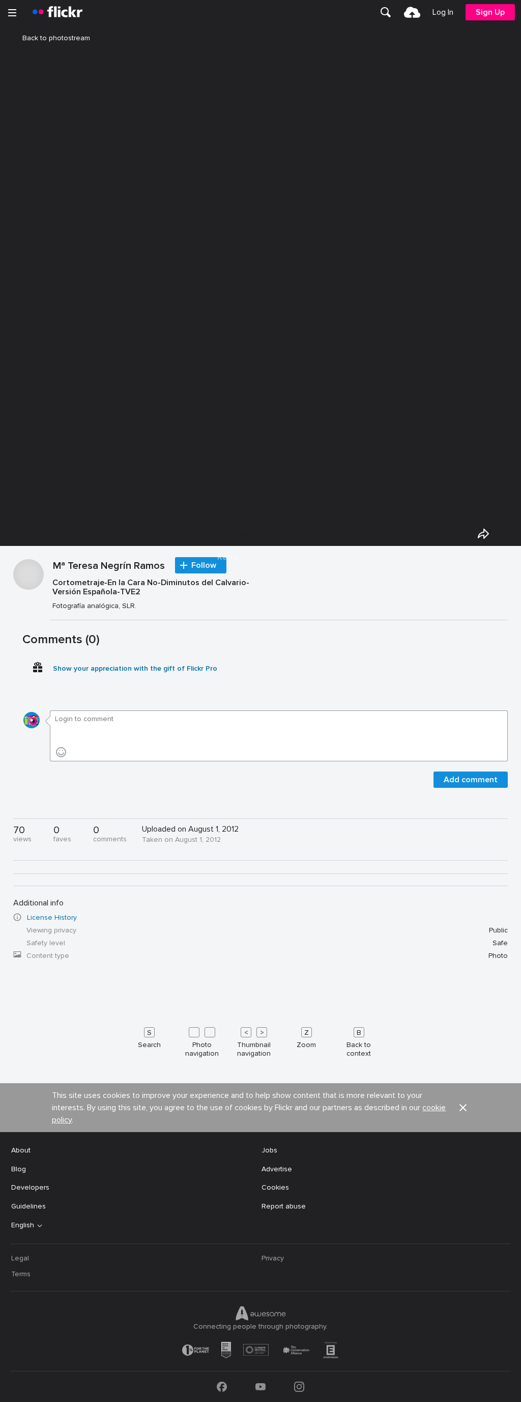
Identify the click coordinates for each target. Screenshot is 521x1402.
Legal (20, 1258)
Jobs (269, 1150)
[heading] (57, 12)
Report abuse (284, 1206)
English (22, 1225)
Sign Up (490, 12)
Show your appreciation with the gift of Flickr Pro (135, 668)
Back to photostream (56, 38)
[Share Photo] (483, 534)
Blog (18, 1169)
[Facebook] (222, 1387)
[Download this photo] (507, 534)
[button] (463, 1108)
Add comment (471, 780)
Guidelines (28, 1206)
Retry (227, 557)
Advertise (277, 1169)
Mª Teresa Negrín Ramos (109, 566)
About (21, 1150)
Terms (21, 1274)
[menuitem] (386, 12)
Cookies (275, 1187)
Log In (442, 12)
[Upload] (412, 12)
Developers (30, 1187)
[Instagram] (299, 1387)
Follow (203, 565)
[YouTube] (260, 1387)
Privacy (273, 1258)
